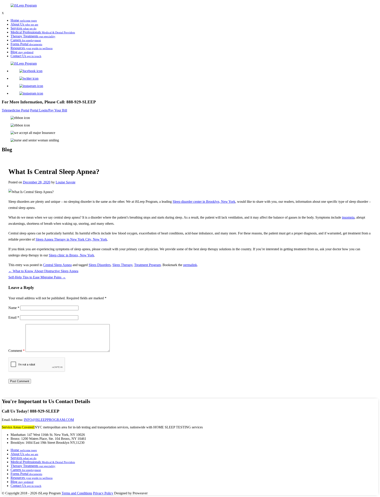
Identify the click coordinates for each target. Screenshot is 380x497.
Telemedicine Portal (15, 110)
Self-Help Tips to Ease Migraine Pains (37, 277)
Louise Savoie (65, 182)
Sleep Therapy (122, 265)
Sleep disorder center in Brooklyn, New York (204, 201)
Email (13, 317)
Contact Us (26, 56)
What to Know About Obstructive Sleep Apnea (43, 271)
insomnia (348, 217)
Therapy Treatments (33, 36)
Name (13, 308)
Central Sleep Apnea (57, 265)
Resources (32, 48)
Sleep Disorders (100, 265)
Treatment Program (147, 265)
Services (24, 28)
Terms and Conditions (77, 493)
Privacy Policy (103, 493)
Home (24, 20)
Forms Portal (26, 44)
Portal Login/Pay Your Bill (48, 110)
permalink (190, 265)
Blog (22, 52)
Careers (26, 40)
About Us (24, 24)
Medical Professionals (43, 32)
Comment (16, 351)
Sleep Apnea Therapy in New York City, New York (71, 239)
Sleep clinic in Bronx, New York (71, 255)
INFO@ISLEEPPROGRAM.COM (49, 420)
